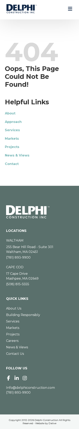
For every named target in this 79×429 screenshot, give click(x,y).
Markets (12, 139)
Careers (12, 341)
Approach (13, 122)
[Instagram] (24, 378)
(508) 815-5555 (17, 284)
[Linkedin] (16, 378)
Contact (12, 164)
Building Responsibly (23, 315)
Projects (12, 147)
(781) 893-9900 (18, 257)
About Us (13, 308)
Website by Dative (45, 423)
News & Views (17, 155)
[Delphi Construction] (21, 8)
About (10, 113)
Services (12, 130)
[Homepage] (39, 212)
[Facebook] (8, 378)
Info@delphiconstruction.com (30, 388)
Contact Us (15, 354)
